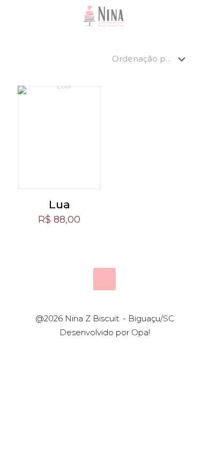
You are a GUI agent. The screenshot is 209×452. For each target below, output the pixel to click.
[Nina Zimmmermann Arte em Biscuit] (104, 16)
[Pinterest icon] (110, 351)
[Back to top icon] (104, 279)
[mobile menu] (194, 16)
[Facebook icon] (99, 351)
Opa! (140, 332)
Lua (59, 204)
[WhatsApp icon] (88, 351)
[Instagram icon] (121, 351)
